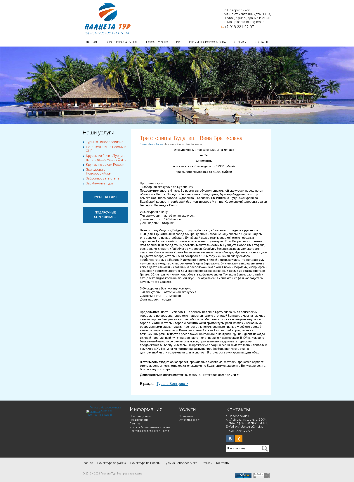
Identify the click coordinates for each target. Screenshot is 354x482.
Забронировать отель (102, 178)
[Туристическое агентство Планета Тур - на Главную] (107, 19)
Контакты (262, 42)
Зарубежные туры (100, 183)
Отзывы (240, 42)
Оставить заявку (189, 419)
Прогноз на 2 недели (99, 414)
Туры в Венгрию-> (172, 383)
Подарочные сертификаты (105, 215)
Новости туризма (140, 416)
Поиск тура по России (163, 42)
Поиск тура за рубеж (121, 42)
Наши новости (139, 419)
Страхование (187, 416)
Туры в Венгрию (156, 144)
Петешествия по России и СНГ (106, 149)
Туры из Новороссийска (207, 42)
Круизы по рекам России (105, 164)
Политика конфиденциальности (149, 430)
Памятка (135, 423)
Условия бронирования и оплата (150, 427)
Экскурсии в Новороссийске (98, 171)
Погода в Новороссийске (105, 407)
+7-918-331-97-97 (239, 27)
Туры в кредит (105, 197)
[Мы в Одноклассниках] (238, 438)
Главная (90, 42)
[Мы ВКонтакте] (230, 438)
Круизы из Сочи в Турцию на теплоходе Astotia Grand (106, 157)
